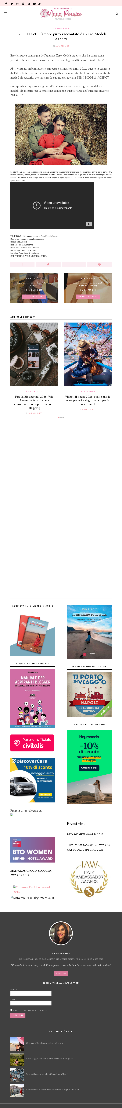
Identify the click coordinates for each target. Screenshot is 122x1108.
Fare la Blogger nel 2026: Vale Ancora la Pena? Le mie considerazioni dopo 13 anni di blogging (34, 402)
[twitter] (12, 3)
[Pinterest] (23, 3)
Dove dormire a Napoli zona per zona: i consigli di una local (52, 1090)
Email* (13, 1000)
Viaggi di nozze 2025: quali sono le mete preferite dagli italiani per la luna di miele (87, 400)
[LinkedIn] (28, 3)
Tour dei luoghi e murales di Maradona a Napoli (47, 1074)
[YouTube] (34, 3)
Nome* (13, 990)
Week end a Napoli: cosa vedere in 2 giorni (44, 1043)
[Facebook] (6, 3)
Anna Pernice (62, 46)
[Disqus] (61, 466)
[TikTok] (39, 3)
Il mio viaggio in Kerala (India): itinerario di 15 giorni (49, 1059)
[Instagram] (17, 3)
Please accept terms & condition (29, 1011)
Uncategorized (61, 28)
